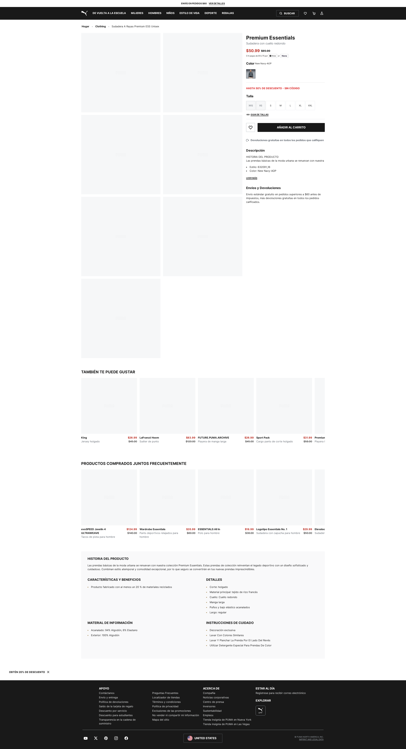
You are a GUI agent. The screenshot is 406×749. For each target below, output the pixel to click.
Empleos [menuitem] (208, 715)
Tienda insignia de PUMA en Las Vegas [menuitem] (226, 724)
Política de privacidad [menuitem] (165, 706)
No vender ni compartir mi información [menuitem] (175, 715)
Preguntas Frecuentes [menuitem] (165, 693)
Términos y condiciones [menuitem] (166, 701)
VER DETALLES (217, 3)
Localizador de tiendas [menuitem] (166, 697)
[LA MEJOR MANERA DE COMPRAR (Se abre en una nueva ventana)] (260, 711)
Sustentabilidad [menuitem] (212, 710)
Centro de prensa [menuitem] (213, 701)
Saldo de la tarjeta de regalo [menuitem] (116, 706)
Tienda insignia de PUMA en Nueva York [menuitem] (227, 719)
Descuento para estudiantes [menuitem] (116, 715)
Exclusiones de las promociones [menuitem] (171, 710)
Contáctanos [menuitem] (106, 693)
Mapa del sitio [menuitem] (160, 719)
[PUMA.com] (83, 13)
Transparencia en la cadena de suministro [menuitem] (117, 721)
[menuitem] (109, 13)
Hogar (85, 26)
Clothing (100, 26)
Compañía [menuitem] (209, 693)
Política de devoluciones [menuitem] (113, 701)
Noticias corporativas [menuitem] (216, 697)
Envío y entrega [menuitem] (108, 697)
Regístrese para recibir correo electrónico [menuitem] (281, 693)
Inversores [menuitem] (209, 706)
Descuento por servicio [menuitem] (113, 710)
